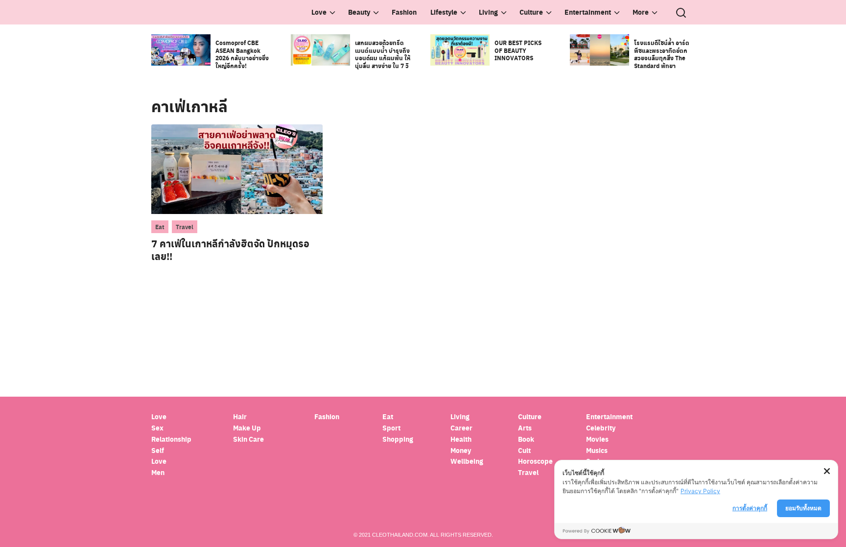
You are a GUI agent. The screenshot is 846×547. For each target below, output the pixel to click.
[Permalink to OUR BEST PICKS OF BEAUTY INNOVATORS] (460, 49)
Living (488, 12)
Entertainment (587, 12)
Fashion (404, 12)
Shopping (397, 439)
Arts (525, 428)
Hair (240, 416)
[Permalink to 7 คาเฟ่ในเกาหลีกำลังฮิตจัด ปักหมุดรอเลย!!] (237, 169)
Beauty (359, 12)
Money (460, 450)
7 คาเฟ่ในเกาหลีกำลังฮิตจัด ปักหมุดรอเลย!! (230, 249)
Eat (159, 226)
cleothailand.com (399, 535)
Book (526, 439)
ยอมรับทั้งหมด (803, 508)
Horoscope (535, 461)
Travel (184, 226)
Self (157, 450)
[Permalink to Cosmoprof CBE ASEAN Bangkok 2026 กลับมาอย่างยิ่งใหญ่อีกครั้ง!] (181, 49)
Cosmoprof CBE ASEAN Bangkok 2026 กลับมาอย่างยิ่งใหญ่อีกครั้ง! (242, 54)
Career (461, 428)
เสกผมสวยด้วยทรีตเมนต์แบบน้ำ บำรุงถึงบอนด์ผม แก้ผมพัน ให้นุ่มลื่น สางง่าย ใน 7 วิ (382, 54)
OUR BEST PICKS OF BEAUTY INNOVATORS (517, 50)
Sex (157, 428)
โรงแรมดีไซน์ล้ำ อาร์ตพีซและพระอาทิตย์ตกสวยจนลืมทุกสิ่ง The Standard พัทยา (661, 54)
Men (157, 472)
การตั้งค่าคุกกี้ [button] (749, 508)
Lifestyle (443, 12)
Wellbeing (467, 461)
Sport (391, 428)
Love (319, 12)
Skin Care (248, 439)
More (641, 12)
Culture (531, 12)
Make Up (247, 428)
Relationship (171, 439)
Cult (525, 450)
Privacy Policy (700, 491)
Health (460, 439)
